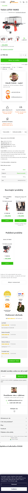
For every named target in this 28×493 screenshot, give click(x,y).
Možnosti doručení (8, 49)
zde (16, 481)
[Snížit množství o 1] (21, 55)
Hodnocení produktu (17, 132)
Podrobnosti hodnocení (21, 12)
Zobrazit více (14, 361)
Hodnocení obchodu (14, 315)
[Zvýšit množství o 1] (25, 55)
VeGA (26, 64)
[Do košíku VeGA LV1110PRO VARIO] (7, 220)
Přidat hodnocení (14, 282)
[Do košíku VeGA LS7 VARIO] (7, 263)
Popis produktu (6, 132)
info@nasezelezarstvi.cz (16, 97)
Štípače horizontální (21, 173)
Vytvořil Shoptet (15, 439)
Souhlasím (14, 489)
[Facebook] (14, 411)
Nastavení (14, 484)
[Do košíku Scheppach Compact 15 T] (20, 220)
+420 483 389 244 (15, 92)
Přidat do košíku (14, 60)
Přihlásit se (22, 376)
